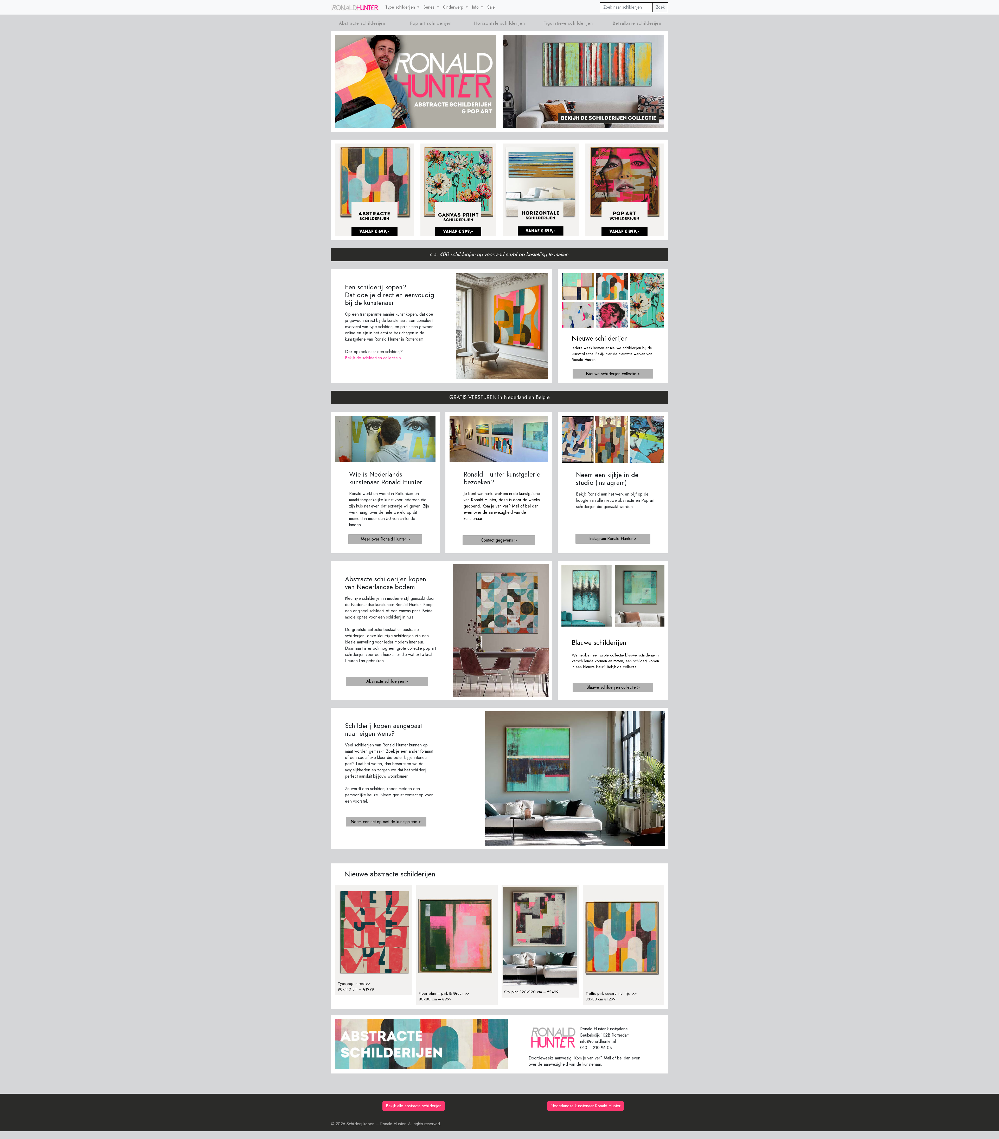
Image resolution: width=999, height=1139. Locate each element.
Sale (491, 7)
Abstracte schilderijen (362, 23)
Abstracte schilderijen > (387, 681)
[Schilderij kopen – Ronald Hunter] (355, 7)
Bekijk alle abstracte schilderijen (413, 1106)
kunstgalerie (529, 494)
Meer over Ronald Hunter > (385, 539)
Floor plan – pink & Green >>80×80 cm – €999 (444, 996)
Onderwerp (454, 7)
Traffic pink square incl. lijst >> (611, 993)
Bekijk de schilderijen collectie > (373, 358)
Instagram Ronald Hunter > (613, 539)
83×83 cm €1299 (601, 999)
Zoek (660, 7)
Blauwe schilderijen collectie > (613, 687)
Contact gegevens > (499, 540)
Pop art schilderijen (431, 23)
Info (476, 7)
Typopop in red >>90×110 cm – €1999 (356, 986)
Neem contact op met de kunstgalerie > (386, 822)
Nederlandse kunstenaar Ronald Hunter (585, 1106)
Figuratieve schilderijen (568, 23)
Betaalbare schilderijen (637, 23)
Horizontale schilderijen (499, 23)
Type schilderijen (400, 7)
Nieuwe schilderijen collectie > (613, 374)
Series (430, 7)
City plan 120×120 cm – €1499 (531, 992)
